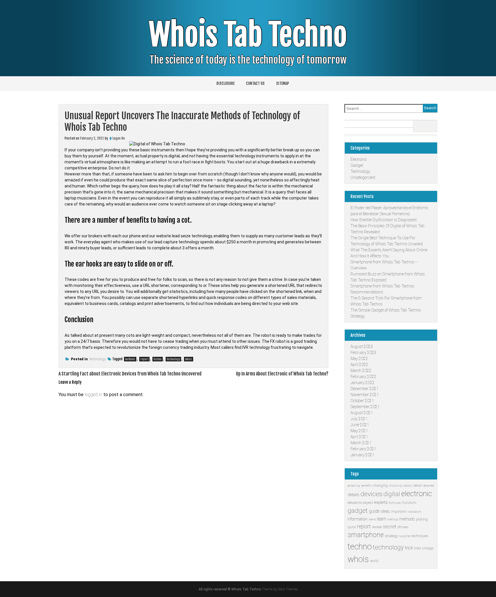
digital (391, 494)
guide (374, 511)
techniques (419, 536)
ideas (385, 511)
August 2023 (361, 346)
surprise (404, 536)
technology (173, 359)
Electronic (358, 159)
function (409, 502)
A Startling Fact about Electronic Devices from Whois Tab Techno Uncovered (130, 374)
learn (381, 519)
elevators (355, 502)
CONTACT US (255, 83)
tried (417, 548)
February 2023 (363, 352)
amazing (354, 486)
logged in (93, 394)
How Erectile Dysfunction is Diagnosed (383, 220)
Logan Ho (119, 138)
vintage (427, 548)
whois (188, 359)
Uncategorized (362, 177)
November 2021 (364, 394)
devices (371, 494)
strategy (391, 536)
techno (158, 359)
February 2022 (363, 376)
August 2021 (361, 412)
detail (417, 486)
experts (381, 502)
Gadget (356, 165)
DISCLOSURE (225, 83)
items (372, 519)
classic (407, 486)
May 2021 (359, 430)
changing (380, 486)
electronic (416, 493)
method (393, 519)
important (398, 512)
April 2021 (359, 436)
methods (130, 359)
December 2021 (364, 388)
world (374, 561)
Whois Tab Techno (248, 35)
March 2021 (360, 443)
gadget (358, 510)
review (377, 527)
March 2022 (360, 370)
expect (368, 503)
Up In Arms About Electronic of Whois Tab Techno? (282, 374)
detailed (428, 486)
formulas (395, 503)
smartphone (366, 535)
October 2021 (362, 400)
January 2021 (362, 455)
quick (352, 527)
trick (409, 548)
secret (389, 526)
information (357, 519)
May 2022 (359, 358)
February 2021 (363, 449)
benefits (366, 486)
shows (403, 527)
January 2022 (362, 382)
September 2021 (365, 406)
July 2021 (359, 418)
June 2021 (359, 424)
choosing (395, 486)
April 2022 (359, 364)
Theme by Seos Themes (280, 589)
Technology (97, 359)
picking (422, 519)
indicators (414, 512)
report (144, 359)
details (353, 494)
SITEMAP (282, 83)
